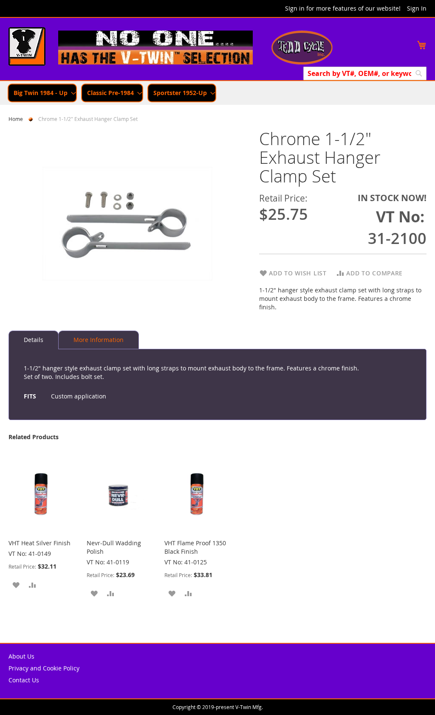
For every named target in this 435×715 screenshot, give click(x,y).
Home (15, 118)
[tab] (33, 340)
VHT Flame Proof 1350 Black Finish (195, 547)
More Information (98, 340)
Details (33, 340)
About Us (21, 656)
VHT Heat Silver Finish (39, 543)
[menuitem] (42, 93)
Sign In (417, 8)
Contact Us (23, 680)
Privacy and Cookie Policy (43, 668)
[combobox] (365, 73)
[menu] (217, 93)
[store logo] (26, 47)
